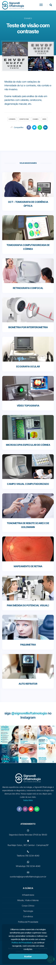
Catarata (12, 119)
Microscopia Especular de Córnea (28, 444)
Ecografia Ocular (28, 366)
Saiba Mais (28, 800)
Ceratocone (24, 119)
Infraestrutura (28, 895)
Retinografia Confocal (28, 288)
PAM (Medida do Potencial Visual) (28, 605)
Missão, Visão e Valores (28, 900)
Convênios (28, 916)
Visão (44, 119)
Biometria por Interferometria (28, 327)
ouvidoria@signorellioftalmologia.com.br (28, 876)
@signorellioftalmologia (29, 713)
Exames (35, 119)
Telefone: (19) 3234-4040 (28, 855)
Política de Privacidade (28, 922)
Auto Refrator (28, 683)
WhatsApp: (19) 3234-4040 (28, 866)
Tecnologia (28, 911)
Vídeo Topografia (28, 405)
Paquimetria (28, 644)
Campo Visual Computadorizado (28, 483)
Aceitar (28, 956)
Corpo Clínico (28, 905)
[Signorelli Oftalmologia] (13, 5)
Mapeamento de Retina (28, 566)
